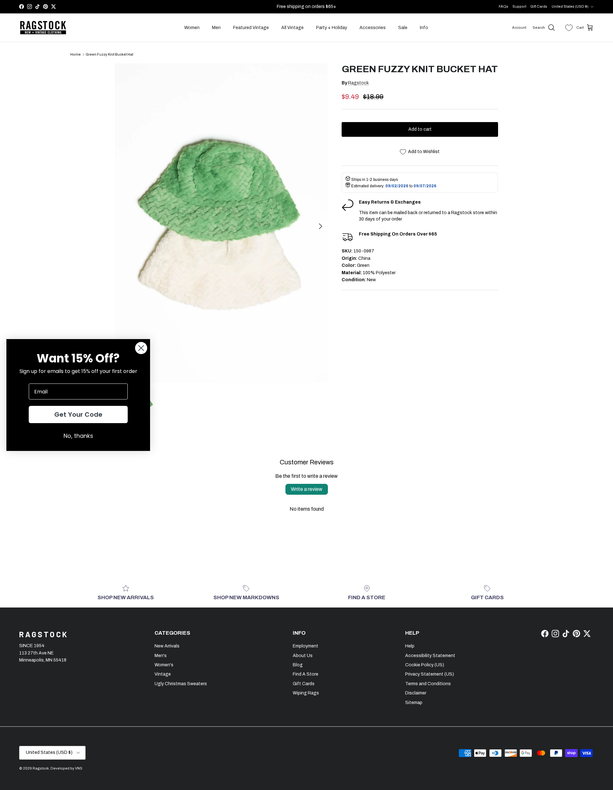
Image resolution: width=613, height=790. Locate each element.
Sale (402, 27)
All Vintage (292, 27)
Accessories (372, 27)
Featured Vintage (251, 27)
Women (192, 27)
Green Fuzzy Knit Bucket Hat (109, 54)
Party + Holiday (331, 27)
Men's (161, 655)
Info (424, 27)
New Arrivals (167, 646)
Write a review (306, 489)
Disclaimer (415, 693)
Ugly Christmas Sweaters (181, 683)
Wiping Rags (306, 693)
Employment (305, 646)
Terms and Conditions (428, 683)
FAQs (503, 6)
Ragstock (358, 83)
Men (216, 27)
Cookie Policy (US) (424, 664)
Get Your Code (78, 414)
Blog (298, 664)
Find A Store (305, 674)
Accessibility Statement (430, 655)
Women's (164, 664)
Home (75, 54)
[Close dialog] (141, 348)
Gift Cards (538, 6)
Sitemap (413, 702)
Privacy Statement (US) (429, 674)
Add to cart (420, 129)
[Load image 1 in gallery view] (221, 223)
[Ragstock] (43, 28)
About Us (303, 655)
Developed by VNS (66, 768)
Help (409, 646)
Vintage (163, 674)
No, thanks (78, 436)
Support (519, 6)
